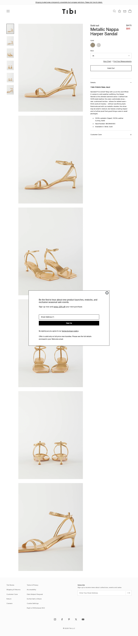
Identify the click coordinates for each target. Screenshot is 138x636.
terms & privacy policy (70, 331)
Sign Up (69, 323)
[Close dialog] (107, 293)
